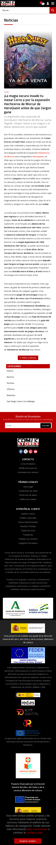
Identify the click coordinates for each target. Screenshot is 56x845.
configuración (34, 832)
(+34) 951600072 (28, 464)
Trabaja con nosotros (28, 539)
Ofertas (10, 389)
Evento (10, 371)
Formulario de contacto (28, 472)
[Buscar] (52, 10)
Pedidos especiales (28, 518)
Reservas (11, 395)
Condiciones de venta (28, 491)
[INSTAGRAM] (31, 451)
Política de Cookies (28, 499)
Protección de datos (28, 495)
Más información (37, 829)
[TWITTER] (26, 451)
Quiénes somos (28, 513)
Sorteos (10, 383)
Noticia (10, 377)
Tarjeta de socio (28, 530)
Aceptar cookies (28, 841)
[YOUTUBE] (35, 451)
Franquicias (28, 534)
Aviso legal (28, 486)
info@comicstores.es (28, 468)
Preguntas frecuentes (28, 543)
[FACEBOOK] (21, 451)
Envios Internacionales (28, 522)
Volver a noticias (29, 358)
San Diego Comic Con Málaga (21, 401)
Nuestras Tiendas (28, 526)
